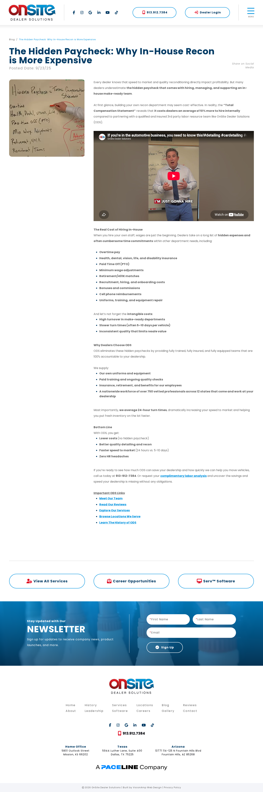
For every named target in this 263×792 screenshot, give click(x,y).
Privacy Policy (172, 787)
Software (120, 711)
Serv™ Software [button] (219, 581)
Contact (190, 711)
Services (119, 705)
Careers (143, 711)
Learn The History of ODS (117, 522)
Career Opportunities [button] (134, 581)
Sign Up (167, 647)
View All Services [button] (50, 581)
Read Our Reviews (112, 504)
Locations (145, 705)
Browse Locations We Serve (119, 516)
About (71, 711)
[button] (154, 12)
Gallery (168, 711)
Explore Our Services (114, 510)
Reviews (190, 705)
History (91, 705)
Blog (12, 39)
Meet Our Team (111, 498)
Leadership (94, 711)
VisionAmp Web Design (147, 787)
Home (71, 705)
